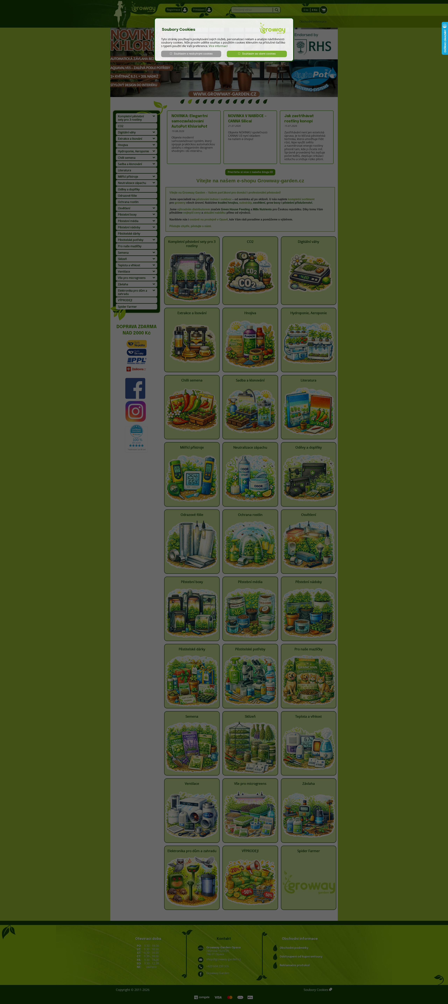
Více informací (218, 46)
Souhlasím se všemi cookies (258, 54)
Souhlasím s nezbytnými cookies (192, 54)
